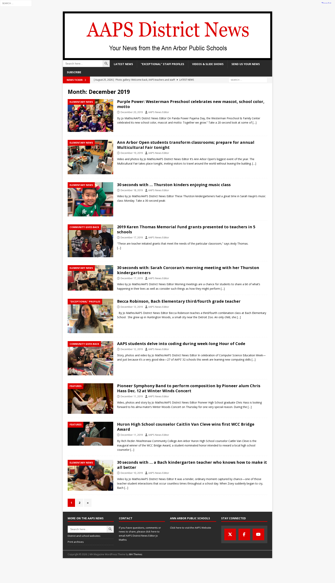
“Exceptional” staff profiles (162, 64)
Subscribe (74, 72)
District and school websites (84, 536)
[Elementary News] (90, 115)
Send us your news (245, 64)
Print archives (76, 542)
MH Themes (135, 554)
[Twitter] (230, 534)
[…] (254, 122)
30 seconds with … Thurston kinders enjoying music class (174, 184)
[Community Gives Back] (90, 240)
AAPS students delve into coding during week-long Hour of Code (181, 343)
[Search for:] (16, 3)
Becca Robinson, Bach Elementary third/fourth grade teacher (179, 301)
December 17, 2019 (132, 237)
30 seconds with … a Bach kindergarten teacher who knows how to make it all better (192, 465)
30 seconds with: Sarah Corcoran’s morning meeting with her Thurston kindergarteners (188, 270)
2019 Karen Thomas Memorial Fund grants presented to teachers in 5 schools (186, 229)
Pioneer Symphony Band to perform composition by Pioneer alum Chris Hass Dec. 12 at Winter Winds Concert (188, 388)
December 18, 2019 (132, 190)
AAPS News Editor (158, 112)
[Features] (90, 398)
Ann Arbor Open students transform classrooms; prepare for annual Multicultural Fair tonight (185, 145)
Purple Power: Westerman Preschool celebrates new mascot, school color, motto (190, 104)
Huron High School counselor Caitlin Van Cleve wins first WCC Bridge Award (185, 427)
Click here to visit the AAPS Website (190, 527)
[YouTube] (258, 534)
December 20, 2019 (132, 112)
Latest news (123, 64)
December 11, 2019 (132, 396)
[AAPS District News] (167, 58)
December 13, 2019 (132, 306)
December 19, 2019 (132, 153)
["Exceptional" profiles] (90, 316)
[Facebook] (244, 534)
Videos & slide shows (208, 64)
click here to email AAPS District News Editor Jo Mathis (139, 535)
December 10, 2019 (132, 473)
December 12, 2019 (132, 349)
